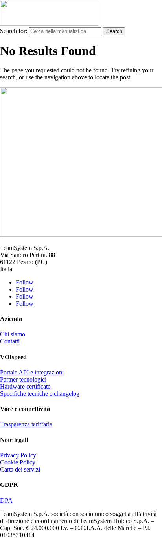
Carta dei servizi (20, 469)
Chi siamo (12, 334)
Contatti (10, 341)
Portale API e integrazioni (32, 372)
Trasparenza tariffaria (26, 424)
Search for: (13, 31)
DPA (6, 500)
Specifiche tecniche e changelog (39, 393)
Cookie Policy (17, 462)
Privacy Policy (18, 455)
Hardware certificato (25, 386)
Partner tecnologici (23, 379)
